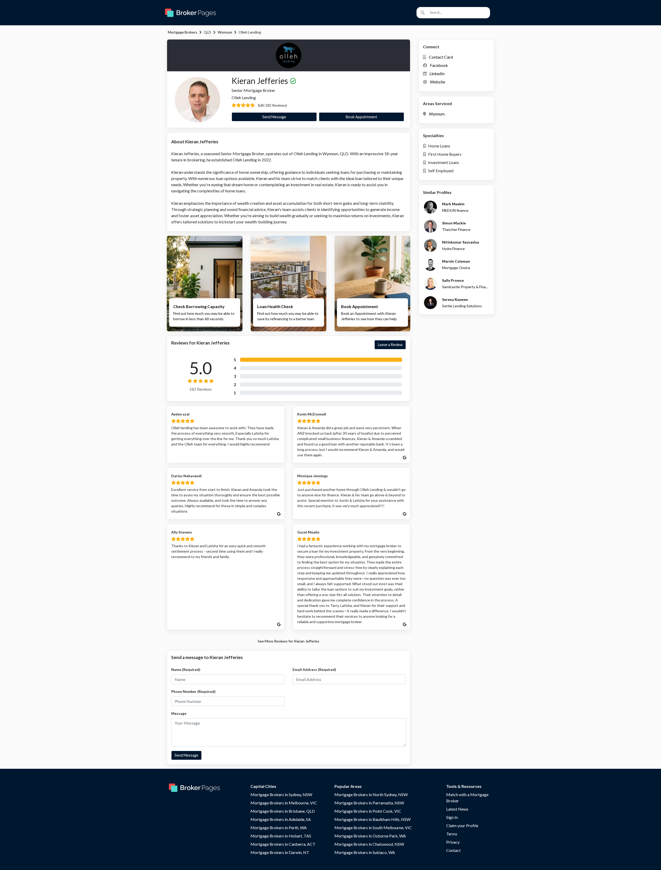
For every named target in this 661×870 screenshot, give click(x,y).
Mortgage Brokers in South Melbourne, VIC (373, 827)
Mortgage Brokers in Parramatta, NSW (369, 802)
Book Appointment (361, 117)
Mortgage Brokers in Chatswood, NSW (369, 844)
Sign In (452, 817)
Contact (453, 850)
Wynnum (225, 32)
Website (437, 81)
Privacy (453, 842)
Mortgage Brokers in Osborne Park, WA (370, 835)
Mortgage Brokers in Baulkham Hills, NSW (372, 819)
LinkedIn (437, 73)
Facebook (439, 65)
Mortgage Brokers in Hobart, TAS (280, 835)
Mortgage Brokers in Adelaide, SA (280, 819)
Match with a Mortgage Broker (467, 797)
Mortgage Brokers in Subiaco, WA (364, 852)
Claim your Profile (462, 825)
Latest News (457, 808)
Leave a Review (390, 344)
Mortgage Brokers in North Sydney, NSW (371, 794)
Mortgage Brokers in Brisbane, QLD (282, 811)
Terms (451, 833)
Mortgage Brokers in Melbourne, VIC (283, 802)
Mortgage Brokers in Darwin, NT (279, 852)
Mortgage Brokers (182, 32)
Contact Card (441, 56)
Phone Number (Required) (193, 691)
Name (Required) (185, 669)
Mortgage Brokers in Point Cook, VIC (367, 811)
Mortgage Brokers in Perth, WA (278, 827)
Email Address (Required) (314, 669)
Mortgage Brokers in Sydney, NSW (281, 794)
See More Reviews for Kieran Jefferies (288, 641)
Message (178, 713)
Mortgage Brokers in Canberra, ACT (283, 844)
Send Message (274, 117)
